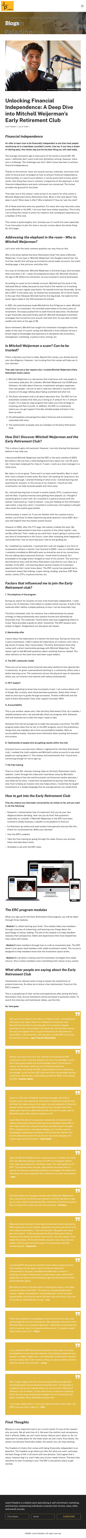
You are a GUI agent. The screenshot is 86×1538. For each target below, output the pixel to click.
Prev (18, 1485)
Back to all (43, 1485)
